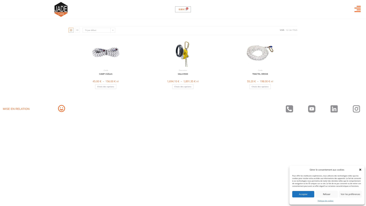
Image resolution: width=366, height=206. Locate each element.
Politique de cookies (325, 201)
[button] (360, 169)
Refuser (326, 194)
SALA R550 (183, 74)
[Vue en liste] (77, 30)
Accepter (303, 194)
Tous (295, 30)
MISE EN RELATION (16, 108)
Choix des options (105, 86)
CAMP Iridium (105, 74)
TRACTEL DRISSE (260, 74)
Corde (106, 70)
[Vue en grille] (71, 30)
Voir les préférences (350, 194)
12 (287, 30)
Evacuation (183, 70)
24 (290, 30)
